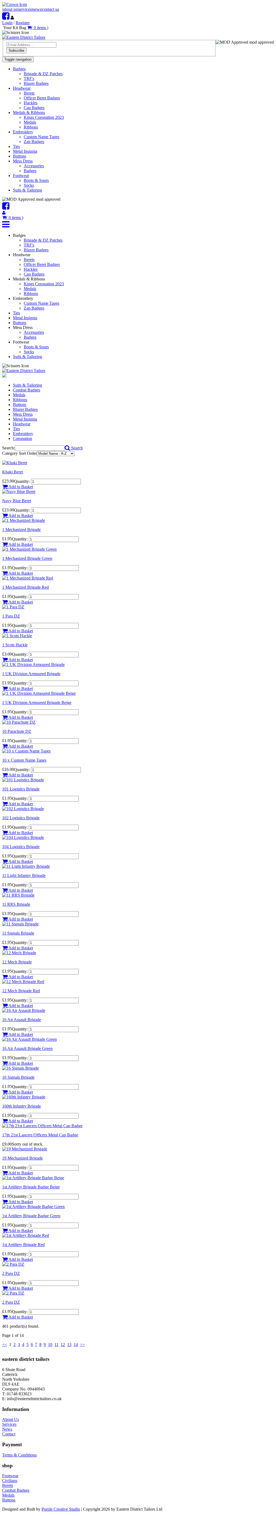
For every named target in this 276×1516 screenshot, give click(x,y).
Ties (16, 146)
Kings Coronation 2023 (44, 117)
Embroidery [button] (23, 132)
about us (10, 9)
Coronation (22, 438)
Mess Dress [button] (23, 161)
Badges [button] (19, 69)
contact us (50, 9)
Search (76, 448)
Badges (30, 170)
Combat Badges (26, 390)
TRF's (29, 78)
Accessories (34, 166)
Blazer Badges (36, 83)
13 (69, 1344)
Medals (30, 122)
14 (76, 1344)
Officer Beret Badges (42, 98)
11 (56, 1344)
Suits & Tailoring (27, 190)
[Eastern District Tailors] (23, 37)
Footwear (10, 1475)
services (25, 9)
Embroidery (23, 433)
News (7, 1429)
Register (23, 22)
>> (82, 1344)
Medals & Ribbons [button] (29, 112)
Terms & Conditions (19, 1455)
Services (9, 1424)
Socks (29, 185)
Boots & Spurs (36, 180)
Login (7, 22)
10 (50, 1344)
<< (4, 1344)
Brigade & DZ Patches (43, 73)
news (36, 9)
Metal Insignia (25, 151)
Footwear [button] (21, 175)
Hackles (30, 102)
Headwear (21, 424)
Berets (29, 93)
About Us (10, 1419)
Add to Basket (20, 486)
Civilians (9, 1480)
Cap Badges (34, 107)
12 (63, 1344)
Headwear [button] (21, 88)
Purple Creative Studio (61, 1509)
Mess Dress (23, 414)
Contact (8, 1434)
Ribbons (31, 127)
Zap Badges (34, 141)
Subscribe (16, 50)
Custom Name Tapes (41, 136)
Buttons (19, 156)
